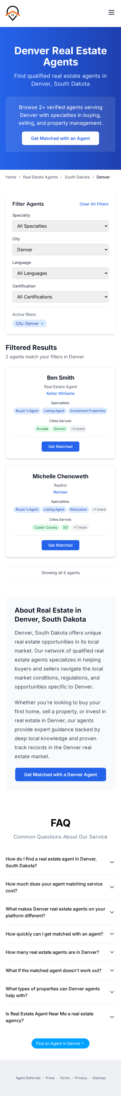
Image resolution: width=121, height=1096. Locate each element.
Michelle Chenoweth (60, 476)
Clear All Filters (94, 203)
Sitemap (99, 1078)
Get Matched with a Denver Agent (60, 774)
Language (21, 262)
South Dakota (77, 177)
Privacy (81, 1078)
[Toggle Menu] (111, 12)
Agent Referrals (28, 1078)
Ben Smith (60, 377)
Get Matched (60, 446)
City (16, 238)
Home (11, 177)
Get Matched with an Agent (60, 138)
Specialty (21, 215)
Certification (23, 286)
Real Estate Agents (40, 177)
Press (50, 1078)
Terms (65, 1078)
